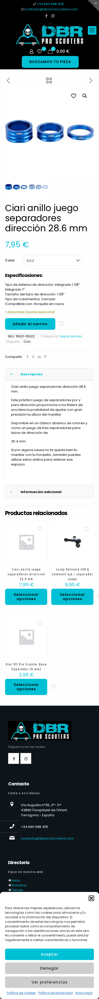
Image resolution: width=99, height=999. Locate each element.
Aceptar (49, 954)
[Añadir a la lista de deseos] (42, 534)
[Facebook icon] (46, 15)
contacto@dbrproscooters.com (51, 9)
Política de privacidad (55, 993)
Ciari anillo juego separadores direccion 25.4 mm (26, 574)
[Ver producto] (42, 526)
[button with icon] (13, 758)
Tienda (17, 890)
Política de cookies (21, 993)
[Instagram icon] (53, 15)
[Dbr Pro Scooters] (49, 34)
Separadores (71, 336)
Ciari (27, 342)
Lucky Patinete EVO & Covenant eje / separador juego (72, 574)
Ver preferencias (49, 982)
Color (10, 260)
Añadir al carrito (30, 324)
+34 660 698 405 (50, 4)
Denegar (49, 968)
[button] (91, 898)
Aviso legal (83, 993)
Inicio (15, 880)
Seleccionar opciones (26, 596)
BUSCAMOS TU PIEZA (50, 61)
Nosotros (19, 885)
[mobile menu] (92, 30)
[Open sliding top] (93, 5)
